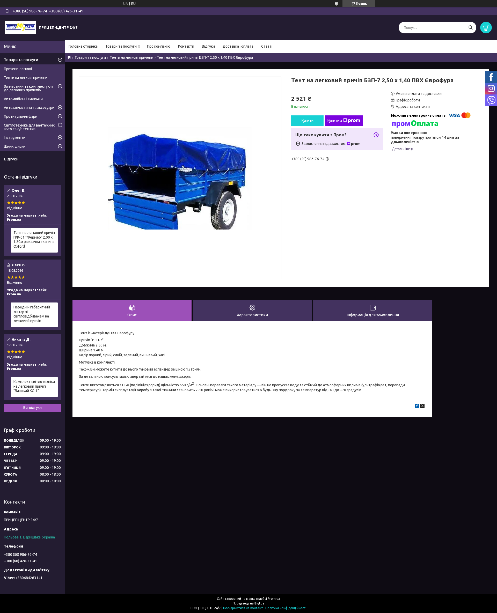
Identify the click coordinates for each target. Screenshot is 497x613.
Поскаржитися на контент (243, 608)
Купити (307, 121)
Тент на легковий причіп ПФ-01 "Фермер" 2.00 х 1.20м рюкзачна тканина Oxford (34, 239)
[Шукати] (470, 27)
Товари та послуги (121, 46)
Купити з (334, 121)
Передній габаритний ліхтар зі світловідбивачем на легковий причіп (31, 314)
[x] (422, 406)
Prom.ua (274, 598)
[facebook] (417, 406)
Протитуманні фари (20, 116)
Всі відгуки (32, 407)
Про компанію (158, 46)
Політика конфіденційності (285, 608)
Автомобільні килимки (23, 99)
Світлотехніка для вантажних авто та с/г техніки (29, 127)
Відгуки (208, 46)
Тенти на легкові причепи (131, 57)
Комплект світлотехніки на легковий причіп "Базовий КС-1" (34, 386)
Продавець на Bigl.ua (248, 603)
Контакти (186, 46)
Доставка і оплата (238, 46)
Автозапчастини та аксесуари (29, 108)
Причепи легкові (18, 69)
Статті (266, 46)
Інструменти (14, 138)
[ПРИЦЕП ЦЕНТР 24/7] (20, 27)
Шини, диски (14, 146)
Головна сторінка (83, 46)
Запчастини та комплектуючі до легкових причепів (28, 88)
